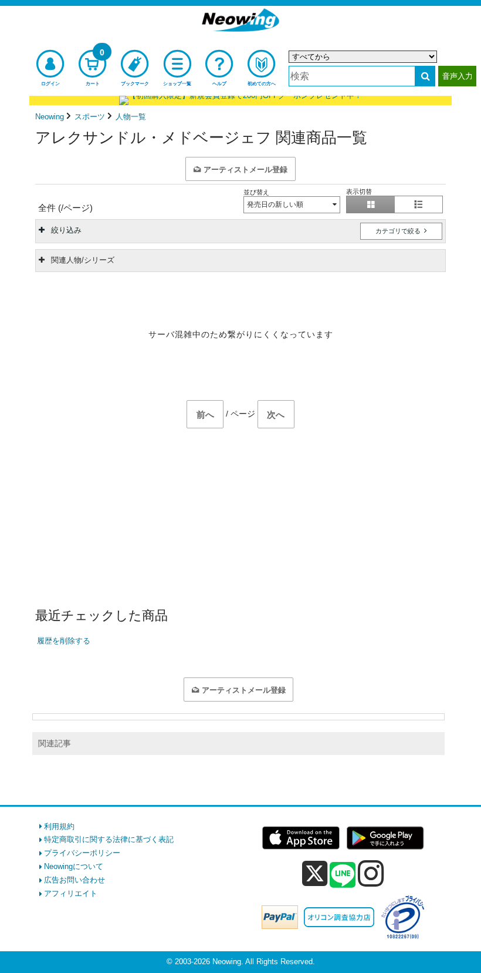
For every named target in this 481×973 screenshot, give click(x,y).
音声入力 (457, 76)
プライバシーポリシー (82, 852)
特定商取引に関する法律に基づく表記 (109, 839)
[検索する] (425, 76)
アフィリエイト (70, 893)
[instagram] (371, 873)
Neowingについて (73, 866)
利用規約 (59, 826)
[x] (314, 874)
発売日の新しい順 (275, 204)
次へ (275, 415)
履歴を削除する (63, 640)
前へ (205, 415)
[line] (342, 875)
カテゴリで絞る (398, 230)
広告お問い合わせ (74, 879)
